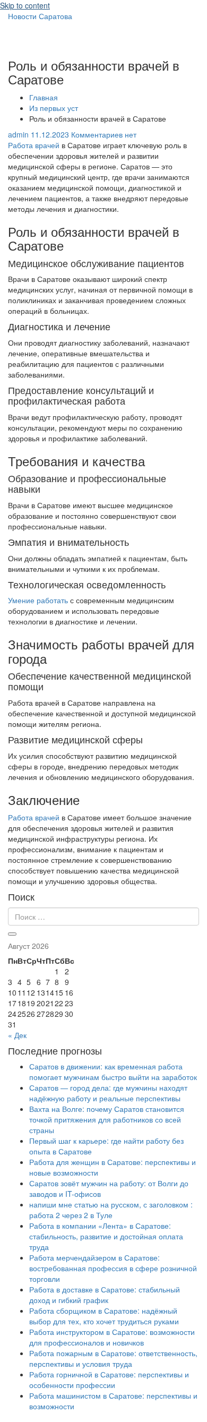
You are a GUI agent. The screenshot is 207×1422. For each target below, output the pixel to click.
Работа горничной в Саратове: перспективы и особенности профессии (109, 1379)
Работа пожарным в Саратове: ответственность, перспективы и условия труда (113, 1358)
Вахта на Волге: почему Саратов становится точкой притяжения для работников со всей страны (106, 1119)
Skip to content (25, 5)
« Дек (17, 1035)
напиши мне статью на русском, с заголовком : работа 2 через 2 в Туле (111, 1209)
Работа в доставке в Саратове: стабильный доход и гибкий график (104, 1294)
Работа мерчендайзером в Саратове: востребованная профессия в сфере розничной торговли (113, 1268)
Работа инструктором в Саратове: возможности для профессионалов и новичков (112, 1337)
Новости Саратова (40, 16)
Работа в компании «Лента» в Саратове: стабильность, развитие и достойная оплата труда (106, 1236)
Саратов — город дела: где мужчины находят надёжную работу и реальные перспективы (108, 1092)
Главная (43, 97)
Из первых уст (53, 107)
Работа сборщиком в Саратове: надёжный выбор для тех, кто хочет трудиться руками (104, 1315)
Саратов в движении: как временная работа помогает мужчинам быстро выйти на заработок (113, 1071)
